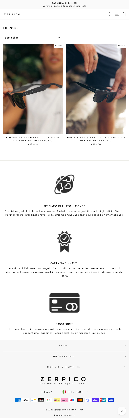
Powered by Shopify (64, 415)
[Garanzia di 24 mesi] (64, 242)
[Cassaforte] (64, 302)
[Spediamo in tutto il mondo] (64, 184)
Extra (63, 345)
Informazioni (63, 356)
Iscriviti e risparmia (63, 367)
